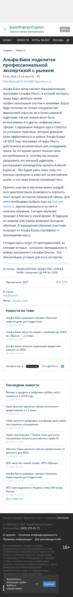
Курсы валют (41, 40)
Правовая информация (17, 539)
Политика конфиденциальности (38, 534)
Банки (7, 40)
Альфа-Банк (10, 295)
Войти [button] (65, 29)
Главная (7, 50)
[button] (5, 29)
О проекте (9, 534)
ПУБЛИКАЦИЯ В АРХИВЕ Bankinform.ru (27, 81)
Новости (23, 40)
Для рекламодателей (48, 539)
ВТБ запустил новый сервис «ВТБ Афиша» (32, 463)
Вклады (58, 40)
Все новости (14, 499)
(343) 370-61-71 (30, 528)
